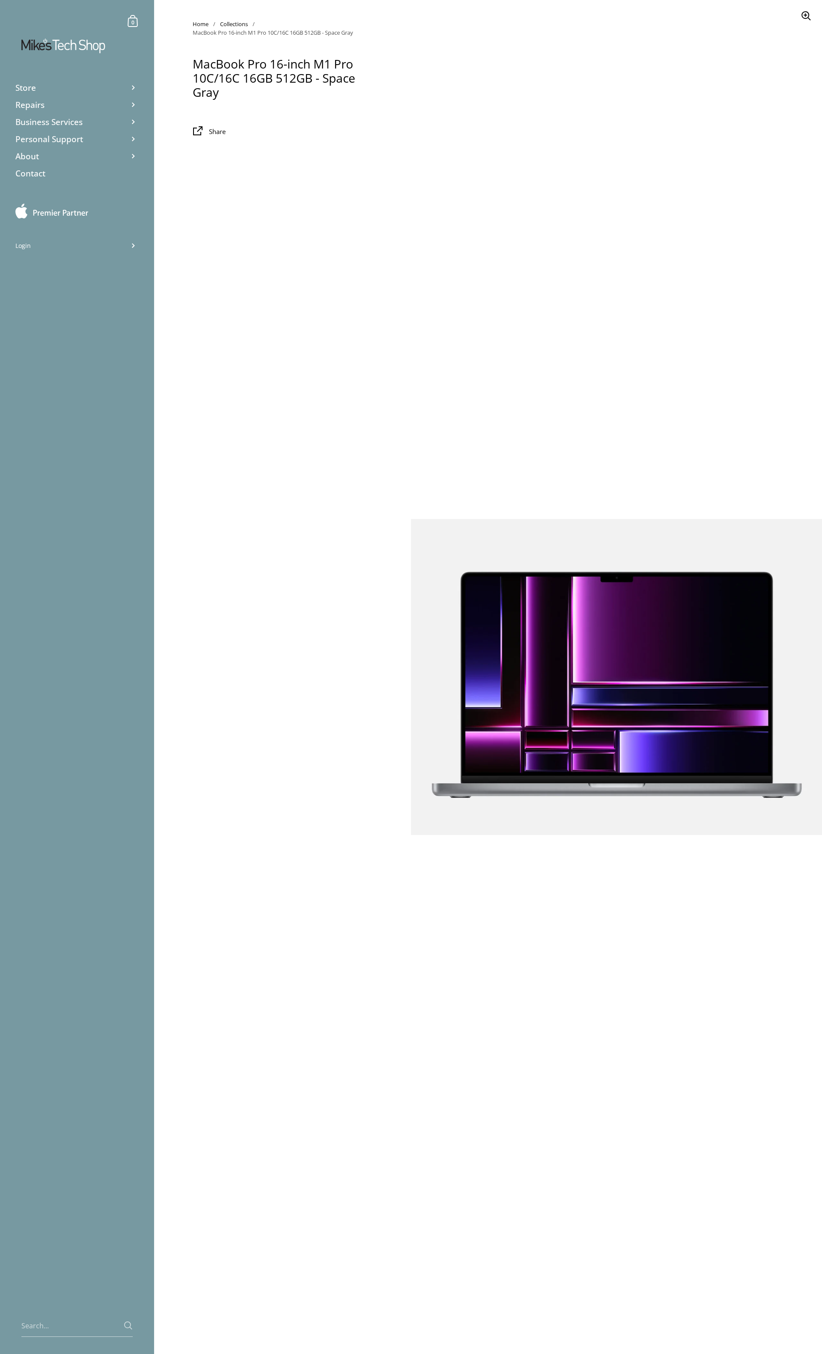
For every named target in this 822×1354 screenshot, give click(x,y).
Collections (234, 24)
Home (200, 24)
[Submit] (128, 1325)
